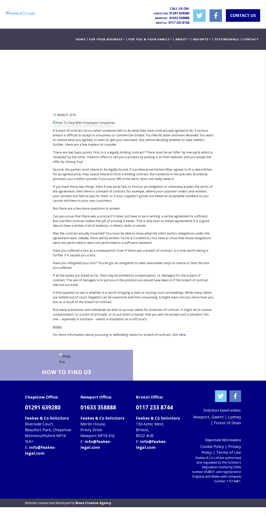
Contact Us (243, 15)
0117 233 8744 (178, 22)
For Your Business (105, 39)
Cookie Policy (212, 446)
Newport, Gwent (208, 417)
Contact (251, 39)
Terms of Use (228, 452)
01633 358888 (179, 18)
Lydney (234, 417)
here (182, 334)
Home (80, 39)
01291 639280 (179, 13)
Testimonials (226, 39)
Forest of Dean (227, 422)
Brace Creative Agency (93, 503)
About (181, 39)
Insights (201, 39)
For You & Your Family (149, 39)
